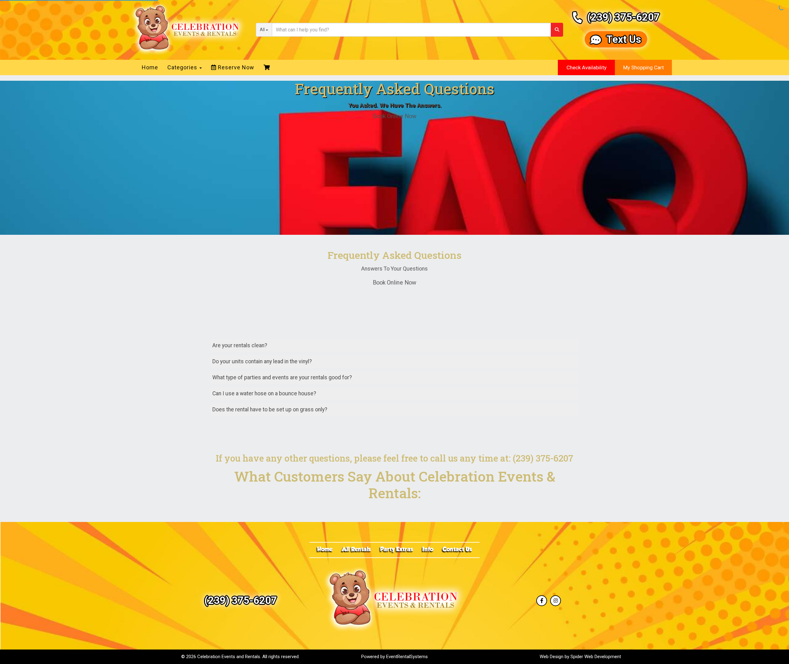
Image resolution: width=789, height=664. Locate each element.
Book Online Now (394, 116)
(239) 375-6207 (623, 17)
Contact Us (457, 549)
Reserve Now (235, 67)
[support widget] (770, 649)
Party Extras (396, 549)
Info (427, 549)
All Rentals (356, 549)
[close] (779, 489)
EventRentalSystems (407, 656)
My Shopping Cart (643, 67)
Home (150, 67)
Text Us (623, 39)
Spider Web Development (595, 656)
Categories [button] (183, 67)
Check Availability (586, 67)
